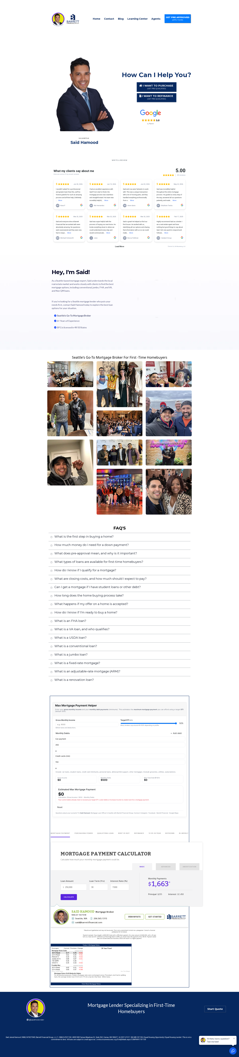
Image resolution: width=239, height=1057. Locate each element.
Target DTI (126, 720)
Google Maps (173, 813)
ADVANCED (166, 867)
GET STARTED (154, 916)
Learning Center (137, 18)
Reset (59, 807)
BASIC (142, 867)
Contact (109, 18)
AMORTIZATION (189, 867)
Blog (121, 18)
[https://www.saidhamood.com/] (64, 19)
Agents (155, 18)
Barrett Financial (162, 813)
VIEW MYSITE (134, 916)
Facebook (152, 813)
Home (96, 18)
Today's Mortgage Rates (91, 945)
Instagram (144, 813)
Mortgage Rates (95, 984)
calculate (69, 897)
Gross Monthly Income (65, 720)
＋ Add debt (176, 733)
